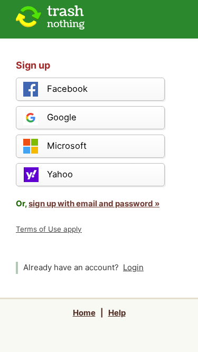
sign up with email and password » (94, 203)
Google (62, 117)
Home (84, 313)
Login (133, 267)
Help (117, 313)
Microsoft (67, 145)
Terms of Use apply (49, 229)
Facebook (67, 88)
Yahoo (60, 174)
